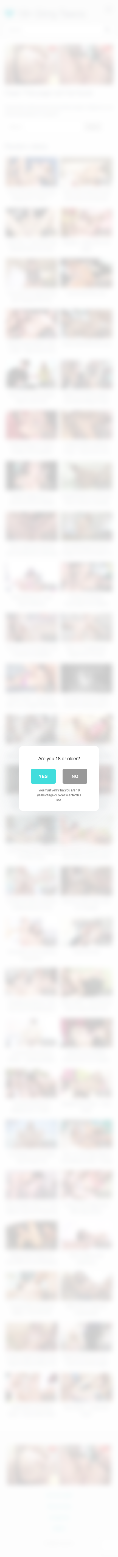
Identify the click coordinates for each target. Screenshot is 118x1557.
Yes (43, 776)
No (75, 776)
